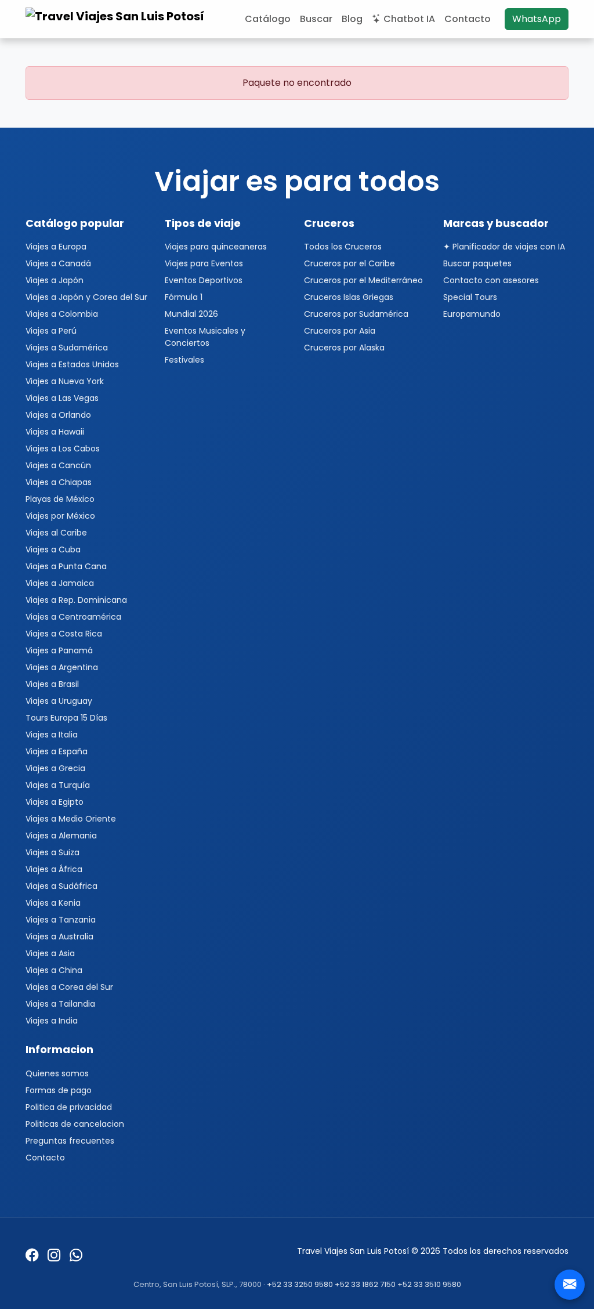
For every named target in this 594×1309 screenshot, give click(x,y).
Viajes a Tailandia (60, 1004)
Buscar (316, 19)
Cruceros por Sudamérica (356, 314)
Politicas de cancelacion (75, 1124)
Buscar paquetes (477, 263)
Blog (352, 19)
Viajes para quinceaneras (216, 246)
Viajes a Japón (55, 280)
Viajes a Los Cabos (63, 448)
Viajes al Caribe (56, 532)
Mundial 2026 (191, 314)
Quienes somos (57, 1073)
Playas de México (60, 499)
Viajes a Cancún (58, 465)
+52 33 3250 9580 (300, 1284)
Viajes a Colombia (62, 314)
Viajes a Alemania (61, 835)
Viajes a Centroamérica (73, 617)
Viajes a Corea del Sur (69, 987)
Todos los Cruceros (343, 246)
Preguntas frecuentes (70, 1141)
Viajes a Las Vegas (62, 398)
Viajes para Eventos (204, 263)
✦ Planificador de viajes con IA (504, 246)
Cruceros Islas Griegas (348, 297)
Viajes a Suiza (52, 852)
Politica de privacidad (69, 1107)
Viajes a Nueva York (65, 381)
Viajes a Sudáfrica (61, 886)
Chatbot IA (409, 19)
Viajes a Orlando (58, 415)
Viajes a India (52, 1020)
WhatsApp (536, 19)
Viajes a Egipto (55, 802)
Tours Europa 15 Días (66, 718)
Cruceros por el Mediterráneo (363, 280)
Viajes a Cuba (53, 549)
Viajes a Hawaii (55, 431)
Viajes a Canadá (58, 263)
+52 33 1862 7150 (365, 1284)
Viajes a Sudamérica (67, 347)
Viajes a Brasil (52, 684)
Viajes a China (54, 970)
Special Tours (470, 297)
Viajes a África (54, 869)
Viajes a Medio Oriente (71, 819)
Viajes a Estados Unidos (72, 364)
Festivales (184, 360)
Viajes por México (60, 516)
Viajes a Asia (50, 953)
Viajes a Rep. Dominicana (76, 600)
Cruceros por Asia (339, 331)
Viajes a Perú (51, 331)
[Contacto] (570, 1285)
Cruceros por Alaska (344, 347)
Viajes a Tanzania (61, 919)
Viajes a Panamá (59, 650)
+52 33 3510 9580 (429, 1284)
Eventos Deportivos (203, 280)
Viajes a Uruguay (59, 701)
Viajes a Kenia (53, 903)
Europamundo (472, 314)
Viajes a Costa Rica (64, 633)
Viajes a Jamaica (60, 583)
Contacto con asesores (491, 280)
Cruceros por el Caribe (349, 263)
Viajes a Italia (52, 734)
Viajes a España (57, 751)
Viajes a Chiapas (59, 482)
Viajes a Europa (56, 246)
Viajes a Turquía (58, 785)
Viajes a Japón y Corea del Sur (86, 297)
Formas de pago (59, 1090)
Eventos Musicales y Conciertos (205, 337)
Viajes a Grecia (55, 768)
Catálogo (268, 19)
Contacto (467, 19)
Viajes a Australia (59, 936)
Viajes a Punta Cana (66, 566)
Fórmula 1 (183, 297)
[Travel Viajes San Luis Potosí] (117, 19)
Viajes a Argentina (62, 667)
